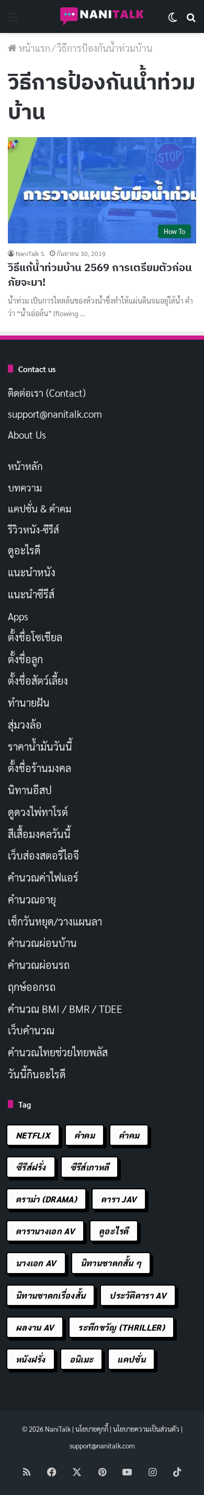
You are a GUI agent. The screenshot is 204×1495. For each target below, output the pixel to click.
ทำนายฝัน (29, 702)
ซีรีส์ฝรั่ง (31, 1167)
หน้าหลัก (25, 466)
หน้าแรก (33, 48)
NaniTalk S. (31, 253)
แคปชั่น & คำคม (39, 508)
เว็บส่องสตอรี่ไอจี (43, 855)
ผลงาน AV (35, 1327)
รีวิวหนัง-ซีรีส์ (33, 529)
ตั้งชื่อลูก (25, 659)
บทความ (25, 487)
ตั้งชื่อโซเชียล (35, 637)
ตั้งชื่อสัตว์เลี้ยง (38, 680)
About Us (27, 434)
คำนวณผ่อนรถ (39, 965)
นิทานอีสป (30, 790)
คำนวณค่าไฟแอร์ (43, 877)
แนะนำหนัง (31, 572)
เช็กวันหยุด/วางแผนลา (55, 921)
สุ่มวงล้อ (25, 724)
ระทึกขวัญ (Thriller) (121, 1327)
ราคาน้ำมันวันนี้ (40, 746)
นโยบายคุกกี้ (91, 1428)
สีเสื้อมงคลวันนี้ (39, 834)
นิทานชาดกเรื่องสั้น (50, 1295)
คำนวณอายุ (32, 899)
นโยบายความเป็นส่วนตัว (146, 1428)
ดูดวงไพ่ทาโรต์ (38, 812)
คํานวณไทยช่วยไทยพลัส (58, 1052)
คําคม (129, 1135)
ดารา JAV (119, 1198)
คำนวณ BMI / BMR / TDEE (65, 1009)
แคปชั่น (131, 1359)
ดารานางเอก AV (45, 1230)
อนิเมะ (82, 1359)
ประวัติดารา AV (137, 1295)
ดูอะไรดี (24, 550)
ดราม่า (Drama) (46, 1198)
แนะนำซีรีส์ (31, 594)
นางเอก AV (36, 1262)
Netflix (33, 1135)
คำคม (84, 1135)
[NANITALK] (102, 16)
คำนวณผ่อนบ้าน (42, 943)
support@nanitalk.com (55, 413)
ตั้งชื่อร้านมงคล (39, 768)
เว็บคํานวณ (31, 1030)
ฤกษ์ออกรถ (31, 987)
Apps (18, 616)
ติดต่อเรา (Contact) (47, 392)
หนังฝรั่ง (31, 1359)
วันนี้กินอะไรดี (37, 1074)
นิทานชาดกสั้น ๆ (111, 1262)
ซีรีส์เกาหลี (89, 1167)
